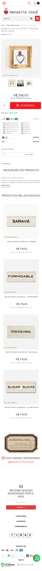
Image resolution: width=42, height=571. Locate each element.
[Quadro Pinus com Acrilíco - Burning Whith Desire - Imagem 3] (29, 83)
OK (28, 154)
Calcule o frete (7, 149)
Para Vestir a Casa (13, 25)
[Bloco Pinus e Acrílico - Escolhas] (21, 340)
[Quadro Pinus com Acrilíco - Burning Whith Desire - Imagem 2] (20, 83)
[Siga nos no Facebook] (12, 535)
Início (3, 25)
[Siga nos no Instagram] (21, 535)
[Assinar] (21, 507)
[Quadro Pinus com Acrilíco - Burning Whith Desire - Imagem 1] (12, 83)
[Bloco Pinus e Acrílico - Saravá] (21, 230)
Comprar (27, 105)
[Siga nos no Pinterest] (25, 535)
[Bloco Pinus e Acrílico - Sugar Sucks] (21, 396)
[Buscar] (31, 18)
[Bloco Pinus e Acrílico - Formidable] (21, 285)
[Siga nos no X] (16, 535)
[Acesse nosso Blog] (30, 535)
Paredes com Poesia (28, 25)
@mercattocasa (21, 462)
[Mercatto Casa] (21, 11)
